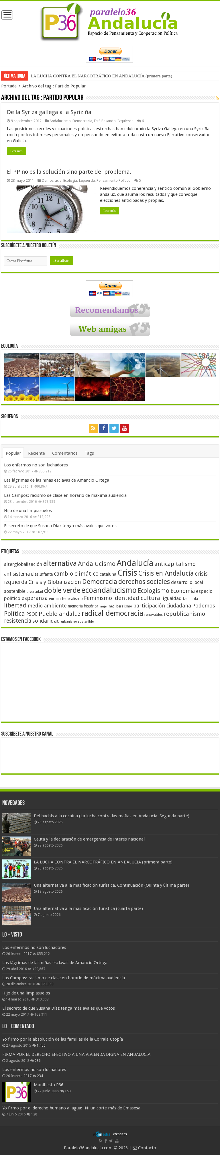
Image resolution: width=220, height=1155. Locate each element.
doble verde (62, 590)
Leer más (16, 151)
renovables (153, 614)
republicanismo (184, 614)
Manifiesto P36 (48, 1084)
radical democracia (112, 613)
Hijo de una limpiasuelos (28, 510)
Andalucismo (60, 121)
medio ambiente (47, 606)
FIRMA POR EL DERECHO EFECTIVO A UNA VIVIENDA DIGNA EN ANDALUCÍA (76, 1054)
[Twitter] (114, 428)
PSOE (32, 614)
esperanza (34, 598)
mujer (103, 606)
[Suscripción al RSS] (217, 98)
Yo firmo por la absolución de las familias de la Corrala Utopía (62, 1039)
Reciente (36, 453)
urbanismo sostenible (77, 622)
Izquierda (125, 121)
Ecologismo (153, 590)
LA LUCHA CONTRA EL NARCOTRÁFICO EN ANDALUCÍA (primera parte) (101, 76)
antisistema (17, 574)
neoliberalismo (120, 606)
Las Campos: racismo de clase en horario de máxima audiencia (65, 495)
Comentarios (65, 453)
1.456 (41, 1045)
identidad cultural (137, 598)
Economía (182, 591)
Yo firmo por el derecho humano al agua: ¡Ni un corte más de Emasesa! (72, 1108)
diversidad (35, 592)
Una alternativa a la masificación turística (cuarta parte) (88, 908)
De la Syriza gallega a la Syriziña (49, 112)
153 (68, 1091)
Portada (9, 86)
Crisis (127, 573)
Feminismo (98, 598)
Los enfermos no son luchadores (36, 465)
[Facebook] (103, 428)
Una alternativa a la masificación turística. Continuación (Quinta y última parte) (111, 885)
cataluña (108, 574)
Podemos (203, 606)
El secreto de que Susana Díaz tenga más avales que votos (60, 525)
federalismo (72, 598)
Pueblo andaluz (59, 613)
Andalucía (135, 563)
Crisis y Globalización (54, 582)
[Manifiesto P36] (16, 1092)
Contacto (146, 1147)
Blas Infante (42, 574)
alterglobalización (23, 564)
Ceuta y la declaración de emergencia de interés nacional (89, 839)
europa (55, 599)
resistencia (17, 620)
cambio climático (76, 573)
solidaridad (46, 621)
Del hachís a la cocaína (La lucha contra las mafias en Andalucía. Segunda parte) (111, 815)
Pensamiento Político (114, 180)
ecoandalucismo (109, 590)
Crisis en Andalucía (166, 573)
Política (14, 613)
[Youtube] (124, 428)
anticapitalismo (175, 564)
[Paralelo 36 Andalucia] (110, 21)
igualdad (172, 598)
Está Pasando (105, 121)
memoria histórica (83, 606)
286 (38, 1061)
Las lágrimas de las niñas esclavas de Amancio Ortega (56, 480)
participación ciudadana (162, 606)
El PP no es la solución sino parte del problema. (69, 171)
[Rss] (93, 428)
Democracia (82, 121)
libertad (15, 605)
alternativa (60, 563)
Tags (89, 453)
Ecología (70, 180)
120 (34, 1114)
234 (40, 1076)
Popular (13, 453)
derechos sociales (144, 582)
